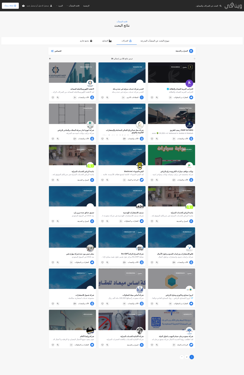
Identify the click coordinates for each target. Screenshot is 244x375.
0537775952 (137, 149)
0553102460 (87, 314)
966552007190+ (129, 232)
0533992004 (130, 273)
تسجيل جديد (31, 6)
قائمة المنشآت (74, 6)
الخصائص (58, 51)
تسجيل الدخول (43, 6)
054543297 (88, 232)
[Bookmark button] (152, 98)
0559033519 (137, 191)
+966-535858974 (86, 67)
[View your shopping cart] (23, 5)
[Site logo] (233, 5)
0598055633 (180, 273)
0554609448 (130, 314)
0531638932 (175, 67)
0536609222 (187, 232)
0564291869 (87, 108)
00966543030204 (185, 108)
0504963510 (137, 108)
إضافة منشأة (8, 6)
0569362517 (81, 273)
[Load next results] (49, 58)
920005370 (188, 314)
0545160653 (81, 149)
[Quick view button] (157, 98)
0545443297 (87, 191)
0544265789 (137, 67)
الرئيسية (86, 6)
